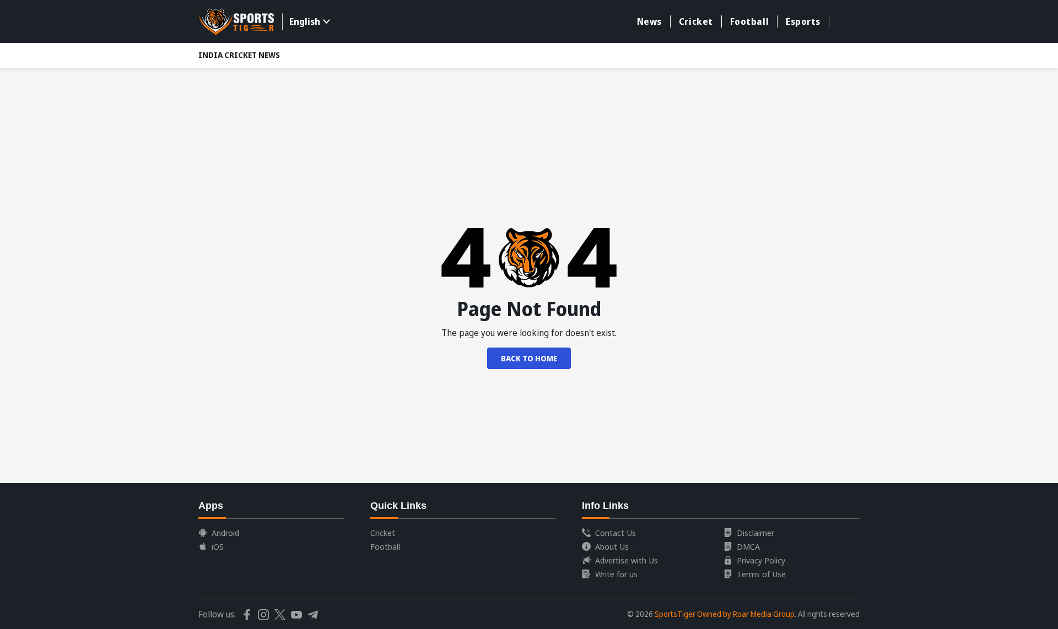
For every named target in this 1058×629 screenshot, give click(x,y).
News (649, 21)
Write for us (616, 573)
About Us (612, 546)
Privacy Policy (761, 560)
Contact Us (615, 532)
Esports (803, 21)
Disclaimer (755, 532)
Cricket (696, 21)
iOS (218, 546)
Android (225, 532)
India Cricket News (239, 55)
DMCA (748, 546)
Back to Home (529, 358)
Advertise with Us (626, 560)
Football (749, 21)
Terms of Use (761, 573)
